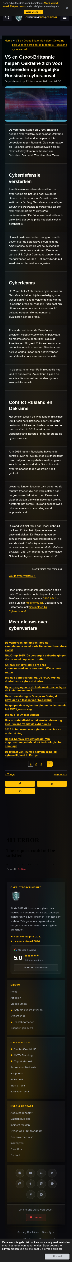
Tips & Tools (18, 1085)
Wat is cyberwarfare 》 (22, 575)
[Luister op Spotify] (41, 1194)
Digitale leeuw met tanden (22, 714)
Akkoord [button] (57, 1256)
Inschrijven (17, 1142)
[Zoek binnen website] (7, 17)
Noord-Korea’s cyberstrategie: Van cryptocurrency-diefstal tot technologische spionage (33, 742)
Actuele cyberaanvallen (28, 1009)
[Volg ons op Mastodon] (41, 1183)
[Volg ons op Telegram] (20, 1173)
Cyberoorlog (18, 1015)
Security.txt (48, 1232)
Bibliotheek (17, 1079)
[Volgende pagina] (50, 764)
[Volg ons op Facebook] (52, 1183)
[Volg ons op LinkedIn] (41, 1173)
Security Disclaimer (28, 1232)
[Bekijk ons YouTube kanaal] (30, 1173)
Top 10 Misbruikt (23, 1061)
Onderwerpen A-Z (22, 1137)
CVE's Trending (23, 1055)
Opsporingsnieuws (22, 1027)
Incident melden (20, 1124)
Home (8, 40)
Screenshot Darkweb (23, 1067)
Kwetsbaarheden (24, 1021)
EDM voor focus (20, 1091)
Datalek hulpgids (21, 1118)
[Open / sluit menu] (64, 17)
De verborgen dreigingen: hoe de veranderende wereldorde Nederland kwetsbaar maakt (36, 646)
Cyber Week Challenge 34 (26, 1130)
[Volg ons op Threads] (30, 1194)
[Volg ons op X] (52, 1173)
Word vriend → (33, 12)
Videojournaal (19, 1003)
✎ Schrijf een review (36, 967)
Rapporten (17, 1073)
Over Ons (16, 1149)
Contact (15, 1155)
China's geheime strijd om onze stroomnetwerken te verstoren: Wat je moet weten (33, 668)
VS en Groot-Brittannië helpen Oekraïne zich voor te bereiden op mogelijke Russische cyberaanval (39, 45)
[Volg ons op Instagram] (20, 1183)
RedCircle (22, 869)
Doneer (38, 1217)
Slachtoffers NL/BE (25, 1049)
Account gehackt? (22, 1112)
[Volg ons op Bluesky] (30, 1183)
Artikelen (16, 997)
